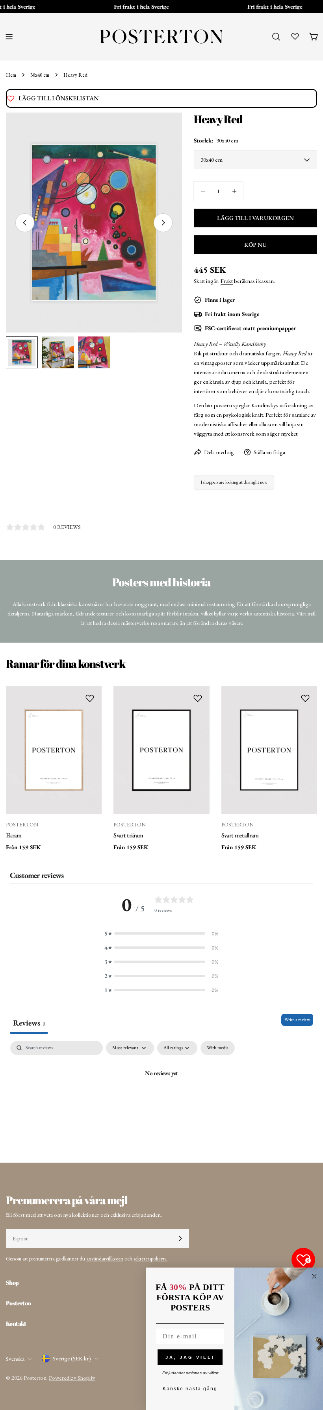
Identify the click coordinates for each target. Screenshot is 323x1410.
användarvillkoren (104, 1258)
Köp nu (255, 244)
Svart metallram (240, 835)
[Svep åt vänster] (24, 222)
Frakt (227, 281)
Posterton (35, 1377)
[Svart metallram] (269, 750)
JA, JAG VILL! (190, 1357)
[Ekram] (54, 750)
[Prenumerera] (180, 1238)
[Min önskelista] (295, 36)
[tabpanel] (161, 1099)
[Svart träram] (161, 750)
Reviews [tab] (29, 1023)
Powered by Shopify (72, 1377)
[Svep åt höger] (163, 222)
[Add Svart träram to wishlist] (198, 698)
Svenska (15, 1358)
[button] (161, 933)
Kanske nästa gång (190, 1389)
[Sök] (276, 36)
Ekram (14, 835)
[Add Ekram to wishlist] (90, 698)
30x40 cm (39, 74)
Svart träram (128, 835)
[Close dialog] (314, 1276)
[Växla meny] (9, 36)
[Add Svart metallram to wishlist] (305, 698)
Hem (11, 74)
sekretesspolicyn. (150, 1258)
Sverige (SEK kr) (72, 1358)
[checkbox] (217, 1048)
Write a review (297, 1019)
